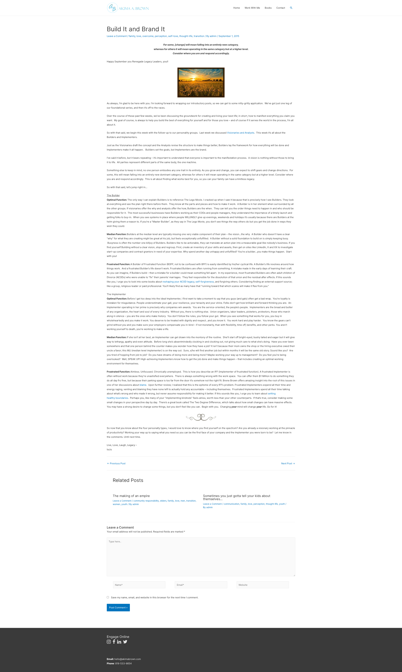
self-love (173, 36)
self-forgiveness (205, 281)
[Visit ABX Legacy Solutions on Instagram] (109, 642)
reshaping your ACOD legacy (178, 281)
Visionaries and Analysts (240, 132)
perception (161, 36)
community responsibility (146, 500)
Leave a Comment (117, 36)
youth (124, 504)
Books (268, 7)
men (183, 500)
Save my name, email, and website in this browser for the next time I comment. (154, 597)
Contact (280, 7)
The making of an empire (131, 496)
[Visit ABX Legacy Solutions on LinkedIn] (119, 642)
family (132, 36)
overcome (148, 36)
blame (143, 384)
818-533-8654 (123, 663)
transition (199, 36)
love (138, 36)
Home (236, 7)
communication (231, 503)
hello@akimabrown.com (127, 659)
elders (163, 500)
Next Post (288, 463)
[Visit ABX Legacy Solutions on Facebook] (114, 642)
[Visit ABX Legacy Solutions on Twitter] (125, 642)
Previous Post (116, 463)
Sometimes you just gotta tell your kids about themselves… (236, 497)
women (116, 504)
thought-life (186, 36)
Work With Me (252, 7)
